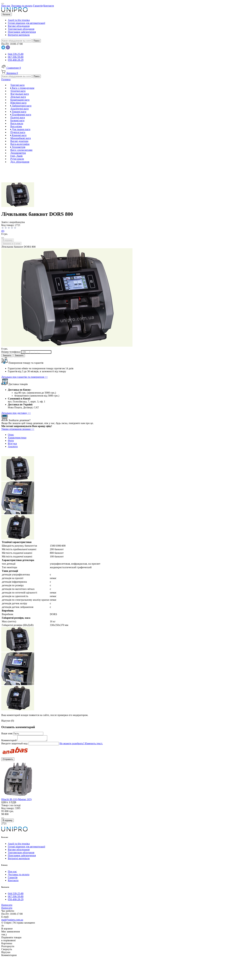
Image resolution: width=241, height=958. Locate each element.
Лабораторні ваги (21, 105)
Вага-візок (16, 126)
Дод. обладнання (19, 161)
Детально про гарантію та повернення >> (24, 377)
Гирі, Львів (16, 155)
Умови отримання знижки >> (17, 429)
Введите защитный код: (15, 743)
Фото (11, 440)
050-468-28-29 (15, 60)
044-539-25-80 (15, 54)
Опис (11, 434)
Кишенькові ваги (20, 99)
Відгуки (12, 443)
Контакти (13, 880)
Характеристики (17, 437)
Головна (5, 79)
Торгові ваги (17, 85)
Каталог (6, 14)
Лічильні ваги (18, 96)
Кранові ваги (19, 135)
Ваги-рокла (16, 123)
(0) (2, 231)
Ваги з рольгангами (21, 150)
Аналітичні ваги (19, 108)
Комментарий (9, 740)
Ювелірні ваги (18, 102)
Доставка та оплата (18, 874)
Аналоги (13, 446)
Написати (6, 905)
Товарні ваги (18, 111)
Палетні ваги (17, 117)
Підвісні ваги (17, 132)
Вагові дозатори (19, 141)
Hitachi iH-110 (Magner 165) (16, 799)
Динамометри (18, 153)
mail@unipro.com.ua (12, 919)
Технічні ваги (18, 91)
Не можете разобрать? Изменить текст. (81, 743)
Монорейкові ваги (20, 138)
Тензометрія (18, 147)
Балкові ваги (17, 120)
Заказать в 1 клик (11, 243)
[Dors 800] (17, 513)
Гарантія (12, 877)
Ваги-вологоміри (20, 144)
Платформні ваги (21, 114)
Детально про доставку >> (16, 413)
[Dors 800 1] (17, 206)
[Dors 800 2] (17, 538)
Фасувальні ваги (19, 93)
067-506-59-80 (15, 57)
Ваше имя (7, 733)
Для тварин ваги (20, 129)
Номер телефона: (11, 351)
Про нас (12, 871)
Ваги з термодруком (22, 88)
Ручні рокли (17, 158)
